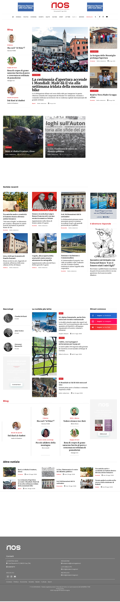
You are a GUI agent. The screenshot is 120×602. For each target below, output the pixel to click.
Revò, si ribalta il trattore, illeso (20, 151)
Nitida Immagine (65, 590)
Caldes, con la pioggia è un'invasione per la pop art (69, 343)
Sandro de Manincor (12, 103)
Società (92, 100)
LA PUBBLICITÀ (66, 567)
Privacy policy (60, 588)
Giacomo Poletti (11, 50)
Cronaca (92, 61)
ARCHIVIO (81, 17)
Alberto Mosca (63, 354)
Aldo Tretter (19, 331)
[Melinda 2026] (103, 206)
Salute (97, 487)
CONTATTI (11, 567)
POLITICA (25, 17)
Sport (33, 103)
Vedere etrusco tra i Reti (74, 421)
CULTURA (54, 17)
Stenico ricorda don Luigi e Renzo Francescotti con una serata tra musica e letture (43, 216)
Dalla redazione (41, 103)
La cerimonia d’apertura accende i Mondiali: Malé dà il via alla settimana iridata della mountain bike (60, 84)
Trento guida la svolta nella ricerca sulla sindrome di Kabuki (105, 482)
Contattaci (16, 384)
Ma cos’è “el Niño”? (16, 48)
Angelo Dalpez (63, 333)
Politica (16, 582)
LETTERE (67, 17)
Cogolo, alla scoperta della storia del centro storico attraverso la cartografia (42, 258)
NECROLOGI (89, 17)
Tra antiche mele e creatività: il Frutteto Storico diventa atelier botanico (15, 216)
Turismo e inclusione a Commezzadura (70, 257)
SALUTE (48, 17)
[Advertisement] (103, 129)
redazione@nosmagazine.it (72, 563)
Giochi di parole (12, 97)
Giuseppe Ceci (11, 80)
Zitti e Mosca (74, 418)
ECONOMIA (33, 17)
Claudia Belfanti (21, 316)
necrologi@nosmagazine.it (16, 380)
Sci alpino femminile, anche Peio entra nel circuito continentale (72, 318)
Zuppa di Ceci (12, 67)
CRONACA (18, 17)
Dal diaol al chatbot (16, 100)
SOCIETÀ (41, 17)
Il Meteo (10, 45)
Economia (64, 228)
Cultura (50, 144)
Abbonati (103, 434)
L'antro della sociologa (45, 439)
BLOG (73, 17)
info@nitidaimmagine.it (70, 569)
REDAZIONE (65, 561)
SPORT (61, 17)
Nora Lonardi (45, 448)
